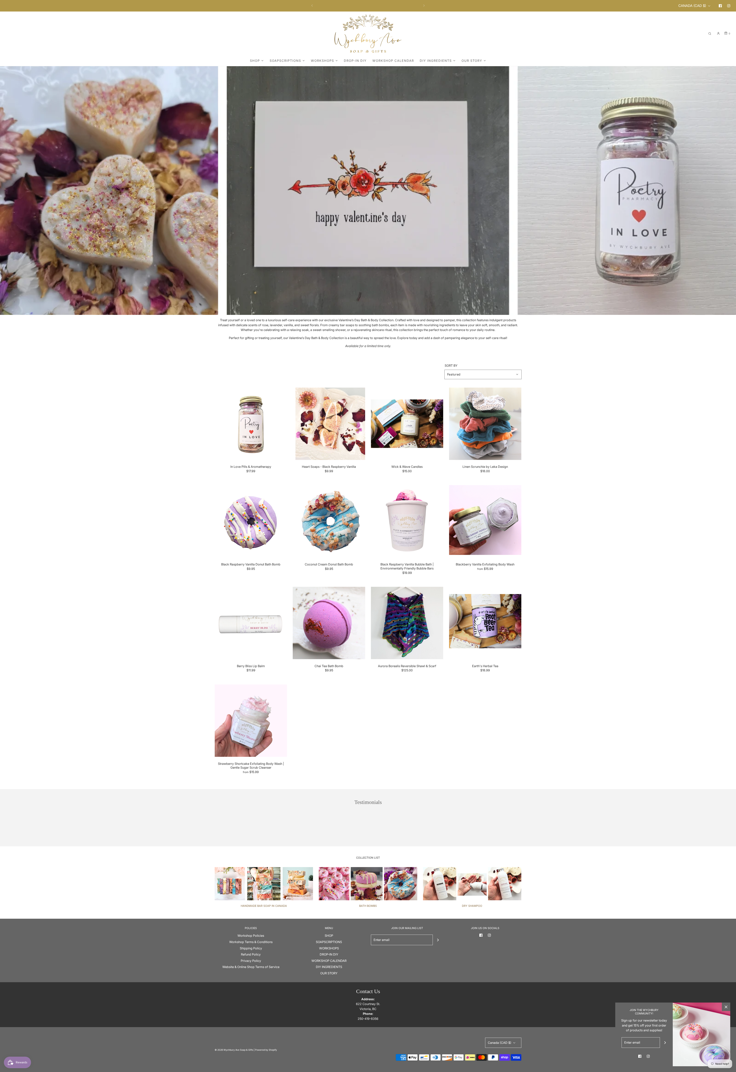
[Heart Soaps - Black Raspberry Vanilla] (329, 424)
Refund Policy (251, 954)
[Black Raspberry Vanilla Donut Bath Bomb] (251, 521)
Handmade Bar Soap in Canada (264, 905)
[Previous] (312, 6)
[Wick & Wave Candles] (407, 424)
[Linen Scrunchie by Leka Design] (485, 424)
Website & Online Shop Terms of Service (250, 967)
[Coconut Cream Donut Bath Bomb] (329, 521)
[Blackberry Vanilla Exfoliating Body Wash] (485, 521)
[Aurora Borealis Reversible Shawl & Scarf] (407, 623)
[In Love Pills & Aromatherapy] (251, 424)
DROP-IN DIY (355, 61)
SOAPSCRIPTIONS (329, 942)
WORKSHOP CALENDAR (393, 61)
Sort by (451, 365)
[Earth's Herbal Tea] (485, 623)
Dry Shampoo (472, 905)
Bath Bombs (368, 905)
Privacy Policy (251, 961)
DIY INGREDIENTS (329, 967)
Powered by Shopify (266, 1049)
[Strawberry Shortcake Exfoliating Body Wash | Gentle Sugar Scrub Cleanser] (251, 720)
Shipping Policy (251, 948)
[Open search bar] (709, 33)
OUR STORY (329, 973)
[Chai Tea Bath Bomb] (329, 623)
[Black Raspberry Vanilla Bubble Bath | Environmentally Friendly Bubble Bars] (407, 521)
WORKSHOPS (329, 948)
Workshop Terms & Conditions (251, 942)
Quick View (251, 452)
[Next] (424, 6)
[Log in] (718, 33)
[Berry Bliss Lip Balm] (251, 623)
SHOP (329, 935)
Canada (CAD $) (692, 6)
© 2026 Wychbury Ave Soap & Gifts (234, 1049)
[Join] (438, 940)
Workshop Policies (250, 935)
